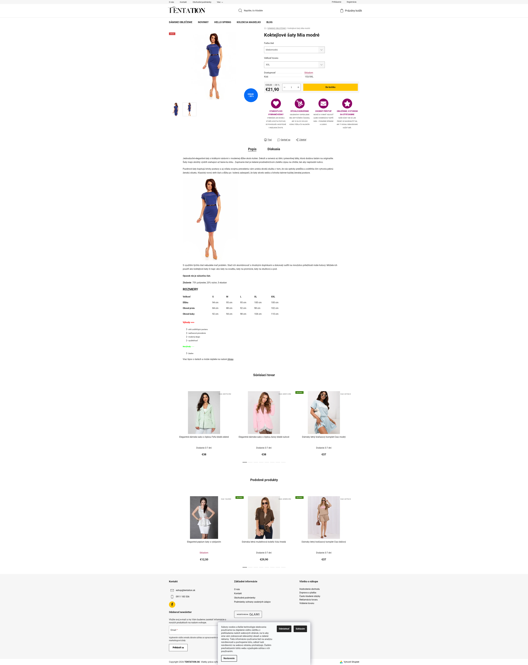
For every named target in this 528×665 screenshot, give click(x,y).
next (357, 426)
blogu (230, 359)
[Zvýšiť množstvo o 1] (298, 87)
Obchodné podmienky (202, 2)
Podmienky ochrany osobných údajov (252, 602)
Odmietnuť (284, 628)
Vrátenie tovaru (306, 603)
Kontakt (183, 2)
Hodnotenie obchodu (309, 589)
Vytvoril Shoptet (351, 662)
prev (171, 426)
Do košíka (330, 87)
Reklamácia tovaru (308, 599)
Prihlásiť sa (178, 647)
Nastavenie (229, 658)
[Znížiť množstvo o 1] (284, 87)
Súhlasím (300, 628)
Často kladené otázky (309, 596)
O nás (171, 2)
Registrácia (351, 2)
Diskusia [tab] (274, 149)
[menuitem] (180, 22)
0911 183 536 (182, 596)
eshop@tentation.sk (185, 590)
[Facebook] (172, 604)
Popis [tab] (252, 149)
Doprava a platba (307, 592)
